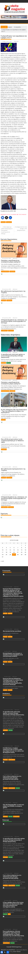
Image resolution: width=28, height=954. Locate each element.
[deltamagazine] (2, 21)
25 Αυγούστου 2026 (6, 258)
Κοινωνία (10, 613)
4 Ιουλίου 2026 (7, 651)
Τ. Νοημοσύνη (16, 816)
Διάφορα (3, 419)
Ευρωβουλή (3, 449)
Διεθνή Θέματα (12, 759)
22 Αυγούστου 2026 (8, 746)
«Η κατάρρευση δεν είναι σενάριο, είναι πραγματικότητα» (21, 228)
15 (21, 550)
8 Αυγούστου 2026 (8, 774)
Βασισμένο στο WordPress (8, 949)
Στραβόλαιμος (4, 330)
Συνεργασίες (8, 222)
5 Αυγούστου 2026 (8, 586)
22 (21, 552)
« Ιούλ (2, 561)
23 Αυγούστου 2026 (6, 289)
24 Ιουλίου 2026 (7, 929)
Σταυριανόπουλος (5, 271)
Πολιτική (8, 362)
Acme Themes (17, 951)
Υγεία (9, 914)
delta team (16, 41)
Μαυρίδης (3, 222)
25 (6, 554)
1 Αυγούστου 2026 (8, 629)
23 (25, 552)
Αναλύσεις (3, 362)
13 (14, 550)
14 (17, 550)
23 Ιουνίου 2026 (7, 802)
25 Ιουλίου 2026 (7, 900)
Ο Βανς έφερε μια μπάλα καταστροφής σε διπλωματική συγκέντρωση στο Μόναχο (6, 230)
